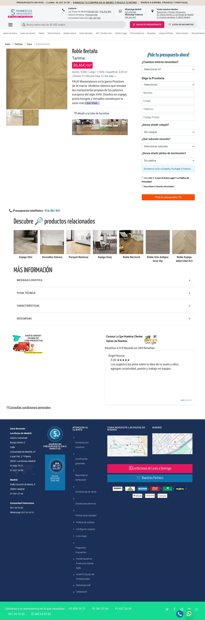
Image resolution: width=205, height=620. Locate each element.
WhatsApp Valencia (134, 16)
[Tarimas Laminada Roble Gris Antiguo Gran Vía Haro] (158, 242)
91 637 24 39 (123, 608)
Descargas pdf (83, 585)
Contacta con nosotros (82, 444)
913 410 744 (91, 15)
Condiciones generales (81, 461)
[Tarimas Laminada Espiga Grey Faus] (105, 242)
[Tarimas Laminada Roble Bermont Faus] (131, 242)
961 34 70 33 (16, 614)
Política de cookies (85, 522)
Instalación (81, 591)
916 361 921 (92, 11)
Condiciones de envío (85, 503)
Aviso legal (81, 536)
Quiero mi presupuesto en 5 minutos (55, 446)
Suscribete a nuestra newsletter (159, 186)
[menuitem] (11, 33)
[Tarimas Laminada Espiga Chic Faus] (26, 242)
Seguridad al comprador (81, 477)
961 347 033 (94, 18)
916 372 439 (105, 11)
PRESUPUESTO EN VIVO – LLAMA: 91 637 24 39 (43, 2)
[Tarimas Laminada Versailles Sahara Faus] (52, 242)
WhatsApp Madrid (133, 10)
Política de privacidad (85, 515)
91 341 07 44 (100, 608)
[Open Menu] (10, 24)
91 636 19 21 (77, 608)
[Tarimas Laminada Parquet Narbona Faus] (78, 242)
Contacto (72, 8)
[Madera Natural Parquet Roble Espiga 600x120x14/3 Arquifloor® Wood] (184, 242)
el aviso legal (168, 178)
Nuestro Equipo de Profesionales (85, 576)
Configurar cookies (85, 529)
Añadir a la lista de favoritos (93, 113)
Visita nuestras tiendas (175, 13)
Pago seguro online (55, 478)
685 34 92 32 (42, 614)
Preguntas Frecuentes (80, 550)
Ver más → (111, 76)
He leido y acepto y (165, 180)
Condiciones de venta (85, 492)
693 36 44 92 (27, 512)
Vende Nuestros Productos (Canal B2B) (84, 563)
